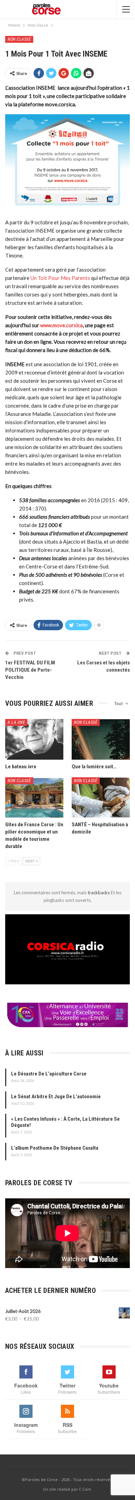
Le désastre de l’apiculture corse (49, 1074)
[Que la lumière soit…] (101, 739)
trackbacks (99, 892)
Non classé (19, 39)
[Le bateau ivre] (34, 739)
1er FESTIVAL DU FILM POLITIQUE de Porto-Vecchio (30, 670)
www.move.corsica (61, 325)
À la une (16, 722)
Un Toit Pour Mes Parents (60, 278)
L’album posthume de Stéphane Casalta (54, 1148)
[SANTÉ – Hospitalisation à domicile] (101, 797)
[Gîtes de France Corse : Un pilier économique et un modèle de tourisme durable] (34, 797)
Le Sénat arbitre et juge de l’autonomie (56, 1096)
